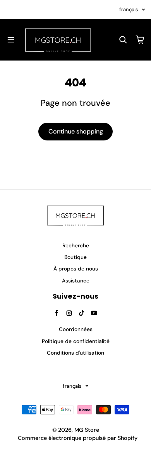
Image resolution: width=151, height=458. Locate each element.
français (128, 9)
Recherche (75, 245)
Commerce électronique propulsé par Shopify (77, 437)
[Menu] (10, 39)
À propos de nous (75, 268)
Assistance (75, 280)
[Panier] (140, 39)
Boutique (75, 257)
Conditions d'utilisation (75, 353)
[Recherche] (123, 39)
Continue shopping (75, 131)
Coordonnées (76, 329)
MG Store (86, 429)
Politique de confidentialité (76, 341)
